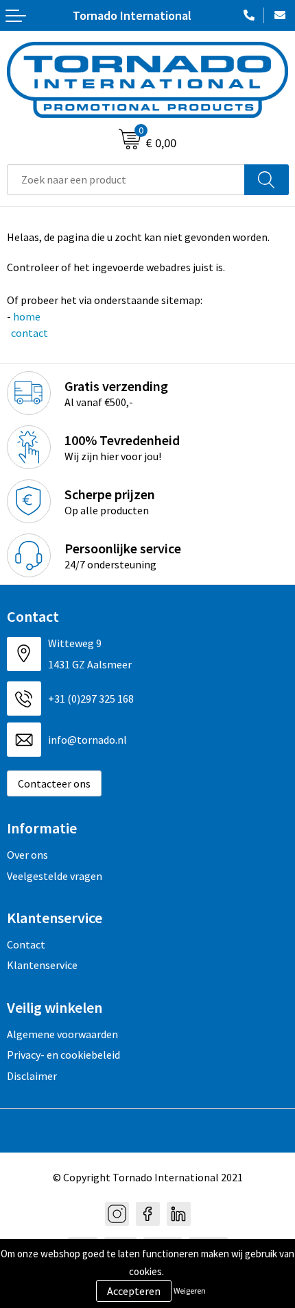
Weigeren (190, 1290)
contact (28, 333)
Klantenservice (42, 965)
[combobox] (126, 179)
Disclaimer (32, 1076)
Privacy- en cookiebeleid (63, 1054)
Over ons (27, 854)
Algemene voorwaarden (62, 1034)
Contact (26, 944)
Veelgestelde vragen (54, 876)
